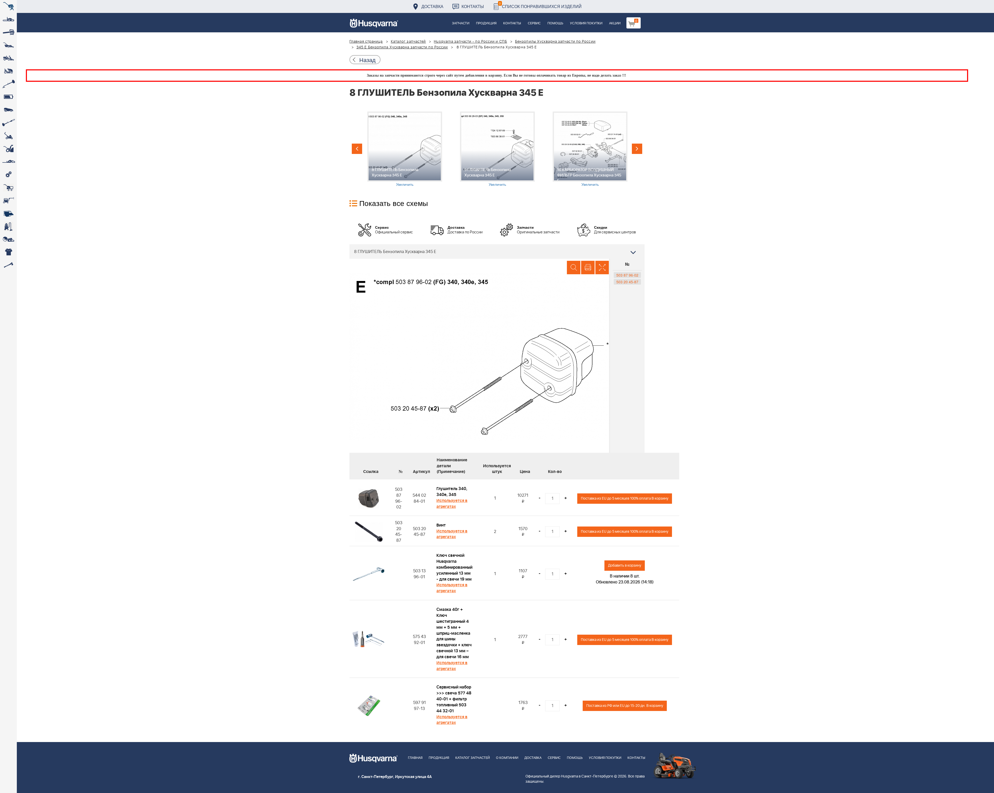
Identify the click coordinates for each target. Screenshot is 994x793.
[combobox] (497, 251)
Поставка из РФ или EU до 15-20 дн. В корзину (624, 705)
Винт (441, 525)
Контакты (473, 6)
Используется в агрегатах (451, 504)
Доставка (432, 6)
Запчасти (460, 23)
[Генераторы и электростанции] (8, 187)
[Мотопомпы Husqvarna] (8, 213)
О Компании (507, 757)
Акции (614, 23)
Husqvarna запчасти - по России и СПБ (470, 41)
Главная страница (366, 41)
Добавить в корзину (624, 565)
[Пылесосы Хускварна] (8, 226)
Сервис (534, 23)
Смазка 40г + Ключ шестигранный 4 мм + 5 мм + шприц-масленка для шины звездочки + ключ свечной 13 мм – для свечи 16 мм (454, 633)
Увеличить (404, 184)
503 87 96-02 (627, 275)
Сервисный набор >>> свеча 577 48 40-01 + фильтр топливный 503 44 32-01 (453, 699)
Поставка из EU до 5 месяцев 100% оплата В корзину (624, 498)
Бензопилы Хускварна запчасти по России (555, 41)
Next (637, 149)
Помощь (555, 23)
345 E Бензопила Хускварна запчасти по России (402, 47)
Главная (415, 757)
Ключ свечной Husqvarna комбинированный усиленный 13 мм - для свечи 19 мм (454, 567)
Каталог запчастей (408, 41)
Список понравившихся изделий (540, 5)
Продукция (486, 23)
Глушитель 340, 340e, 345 (451, 492)
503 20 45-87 (627, 281)
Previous (357, 149)
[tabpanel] (404, 149)
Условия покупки (586, 23)
